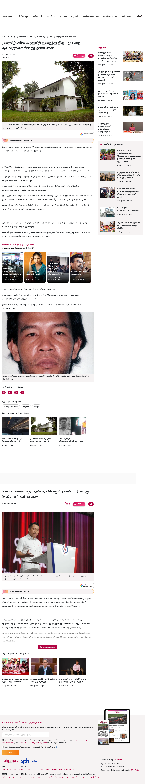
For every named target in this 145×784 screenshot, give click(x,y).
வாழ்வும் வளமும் (91, 16)
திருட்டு (26, 406)
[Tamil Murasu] (10, 761)
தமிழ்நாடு (37, 16)
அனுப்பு (10, 752)
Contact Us (118, 759)
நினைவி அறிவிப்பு (91, 776)
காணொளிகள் (110, 16)
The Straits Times (9, 769)
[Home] (29, 761)
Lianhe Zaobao (39, 769)
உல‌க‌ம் (63, 16)
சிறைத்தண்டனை (11, 406)
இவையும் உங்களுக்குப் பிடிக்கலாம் (18, 245)
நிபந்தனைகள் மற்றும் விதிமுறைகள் (32, 776)
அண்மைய (8, 16)
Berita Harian (51, 769)
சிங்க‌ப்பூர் (23, 16)
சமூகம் (74, 16)
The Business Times (25, 769)
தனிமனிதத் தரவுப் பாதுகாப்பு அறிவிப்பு (33, 742)
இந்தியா (51, 16)
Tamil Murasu (63, 769)
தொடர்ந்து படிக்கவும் (47, 647)
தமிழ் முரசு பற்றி (9, 776)
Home (4, 36)
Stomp (71, 769)
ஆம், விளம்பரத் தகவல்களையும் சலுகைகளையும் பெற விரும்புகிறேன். (31, 747)
